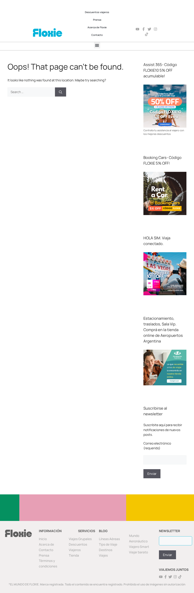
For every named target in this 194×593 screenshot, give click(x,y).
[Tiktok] (146, 34)
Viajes (103, 555)
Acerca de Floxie (97, 27)
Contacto (97, 35)
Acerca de (46, 544)
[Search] (60, 92)
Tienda (74, 555)
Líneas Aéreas (109, 539)
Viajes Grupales (80, 539)
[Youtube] (137, 29)
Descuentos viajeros (97, 12)
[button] (97, 45)
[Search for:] (31, 92)
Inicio (43, 539)
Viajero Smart (139, 546)
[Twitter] (149, 29)
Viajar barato (138, 552)
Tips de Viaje (108, 544)
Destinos (105, 550)
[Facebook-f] (143, 29)
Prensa (97, 19)
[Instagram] (155, 29)
